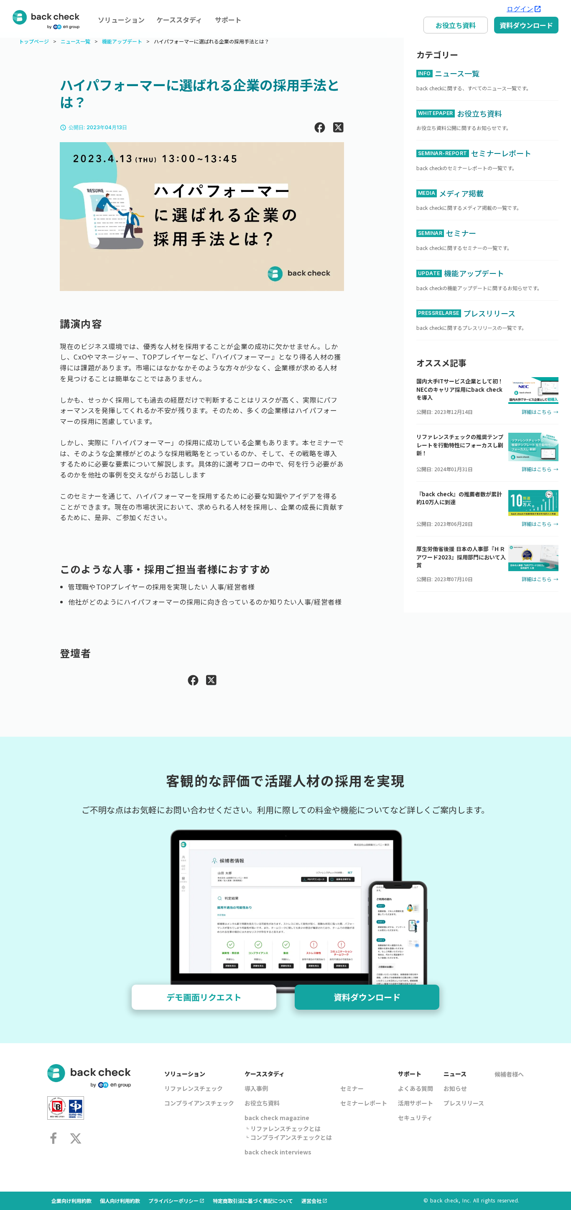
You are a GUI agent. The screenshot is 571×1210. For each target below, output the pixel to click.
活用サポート (415, 1103)
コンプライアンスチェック (199, 1103)
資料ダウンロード (526, 25)
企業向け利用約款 (71, 1200)
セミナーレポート (363, 1103)
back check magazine (277, 1117)
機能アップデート (122, 41)
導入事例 (256, 1088)
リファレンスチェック (193, 1088)
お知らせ (455, 1088)
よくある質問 (415, 1088)
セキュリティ (415, 1117)
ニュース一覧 (75, 41)
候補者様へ (509, 1074)
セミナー (352, 1088)
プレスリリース (464, 1103)
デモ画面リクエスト (204, 997)
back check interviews (278, 1152)
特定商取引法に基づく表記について (253, 1200)
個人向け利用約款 (120, 1200)
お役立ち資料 (456, 25)
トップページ (34, 41)
